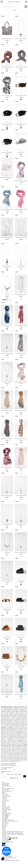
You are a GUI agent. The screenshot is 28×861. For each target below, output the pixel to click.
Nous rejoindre (5, 817)
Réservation (4, 825)
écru (7, 745)
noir (16, 745)
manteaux (20, 740)
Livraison (4, 804)
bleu (2, 745)
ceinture (16, 709)
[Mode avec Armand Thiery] (14, 1)
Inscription (4, 797)
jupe (10, 727)
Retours (3, 805)
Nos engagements (6, 814)
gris (10, 745)
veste (2, 728)
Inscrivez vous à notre (14, 774)
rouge (25, 745)
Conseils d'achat (5, 783)
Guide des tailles (5, 784)
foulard (5, 709)
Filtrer (14, 10)
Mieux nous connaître (6, 813)
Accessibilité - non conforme (8, 819)
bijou (22, 709)
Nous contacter (5, 795)
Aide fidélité (4, 810)
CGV (3, 787)
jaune (13, 745)
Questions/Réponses (6, 785)
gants (11, 709)
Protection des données (7, 791)
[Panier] (26, 1)
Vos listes (4, 801)
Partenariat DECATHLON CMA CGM (9, 821)
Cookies (3, 792)
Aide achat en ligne (6, 806)
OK (24, 776)
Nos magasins (5, 818)
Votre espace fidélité (6, 809)
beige (25, 744)
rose (22, 745)
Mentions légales (5, 789)
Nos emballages (5, 816)
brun (5, 745)
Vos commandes (5, 800)
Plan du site (4, 793)
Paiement (4, 802)
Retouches (4, 826)
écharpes (10, 739)
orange (19, 745)
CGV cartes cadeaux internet (8, 788)
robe (22, 727)
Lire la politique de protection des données (8, 855)
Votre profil (4, 799)
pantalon (3, 727)
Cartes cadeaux (5, 823)
